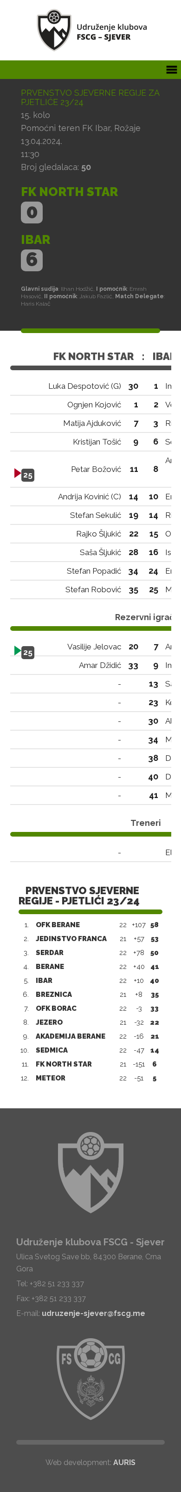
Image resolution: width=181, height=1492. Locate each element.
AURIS (124, 1462)
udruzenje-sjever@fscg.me (93, 1313)
